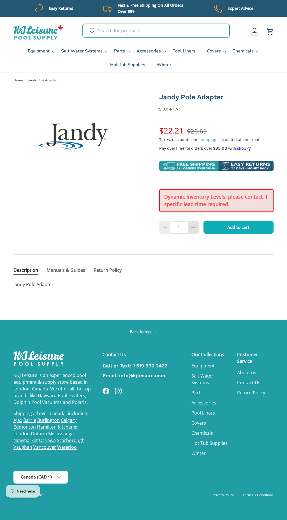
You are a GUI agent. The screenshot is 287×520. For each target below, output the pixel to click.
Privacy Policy (223, 495)
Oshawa (47, 440)
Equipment (203, 366)
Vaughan (22, 447)
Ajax (17, 420)
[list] (77, 136)
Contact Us (248, 382)
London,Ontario (30, 434)
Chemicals (202, 433)
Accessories (203, 403)
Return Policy (251, 393)
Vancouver (44, 447)
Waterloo (67, 447)
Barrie (29, 420)
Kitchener (68, 427)
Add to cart (238, 227)
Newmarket (25, 440)
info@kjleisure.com (142, 375)
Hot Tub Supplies (209, 443)
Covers (198, 423)
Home (18, 80)
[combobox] (156, 30)
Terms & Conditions (258, 495)
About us (246, 372)
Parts (197, 393)
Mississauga (61, 434)
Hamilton (47, 427)
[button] (270, 32)
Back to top (141, 331)
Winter (198, 453)
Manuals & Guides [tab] (66, 270)
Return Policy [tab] (108, 270)
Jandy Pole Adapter (43, 80)
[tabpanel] (143, 284)
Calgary (69, 420)
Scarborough (71, 440)
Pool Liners (203, 413)
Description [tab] (25, 270)
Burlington (48, 420)
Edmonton (24, 427)
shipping (208, 139)
